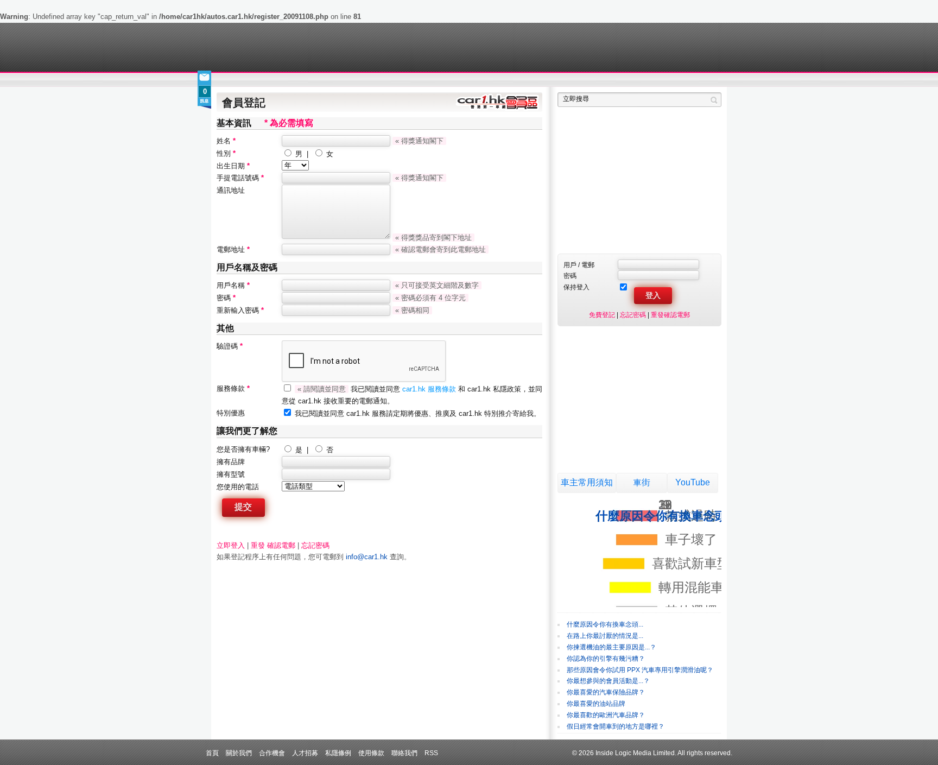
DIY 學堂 (364, 80)
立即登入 (231, 545)
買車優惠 (504, 80)
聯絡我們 (404, 752)
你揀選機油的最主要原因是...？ (611, 647)
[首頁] (267, 47)
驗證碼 (230, 346)
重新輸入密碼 (240, 310)
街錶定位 (571, 80)
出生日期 (233, 166)
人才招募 (305, 752)
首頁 (212, 752)
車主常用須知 (587, 482)
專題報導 (321, 80)
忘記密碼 (315, 545)
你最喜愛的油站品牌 (596, 703)
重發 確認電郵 (273, 545)
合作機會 (272, 752)
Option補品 (413, 80)
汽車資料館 (620, 80)
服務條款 (233, 388)
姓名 (226, 141)
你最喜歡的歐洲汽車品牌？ (606, 715)
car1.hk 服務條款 (430, 389)
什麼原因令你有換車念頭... (605, 624)
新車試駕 (278, 80)
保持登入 (576, 286)
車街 (537, 80)
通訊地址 (231, 190)
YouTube (692, 482)
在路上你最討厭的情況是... (605, 636)
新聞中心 (230, 80)
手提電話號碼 (240, 178)
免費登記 (602, 314)
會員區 (711, 80)
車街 (641, 482)
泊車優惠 (462, 80)
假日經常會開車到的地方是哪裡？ (615, 726)
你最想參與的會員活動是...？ (608, 681)
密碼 (226, 298)
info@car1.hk (367, 557)
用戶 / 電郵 (578, 264)
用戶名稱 (233, 285)
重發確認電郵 (670, 314)
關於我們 (239, 752)
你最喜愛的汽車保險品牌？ (606, 692)
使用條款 (371, 752)
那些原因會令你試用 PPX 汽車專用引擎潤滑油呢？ (640, 670)
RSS (431, 752)
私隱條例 (338, 752)
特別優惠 (231, 413)
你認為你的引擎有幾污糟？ (606, 658)
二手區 (668, 80)
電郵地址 (233, 249)
